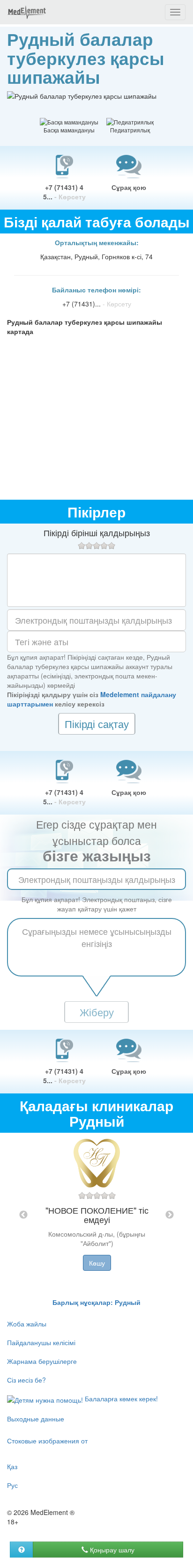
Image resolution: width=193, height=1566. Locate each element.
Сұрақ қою (128, 187)
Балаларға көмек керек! (120, 1398)
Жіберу (97, 1012)
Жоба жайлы (26, 1323)
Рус (12, 1485)
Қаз (12, 1466)
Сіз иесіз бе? (26, 1379)
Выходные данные (35, 1418)
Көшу (97, 1262)
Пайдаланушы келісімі (41, 1342)
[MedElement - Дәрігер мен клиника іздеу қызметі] (26, 12)
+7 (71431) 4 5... (64, 191)
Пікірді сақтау (97, 723)
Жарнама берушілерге (42, 1361)
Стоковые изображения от (47, 1440)
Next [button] (169, 1215)
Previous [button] (23, 1215)
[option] (97, 1215)
